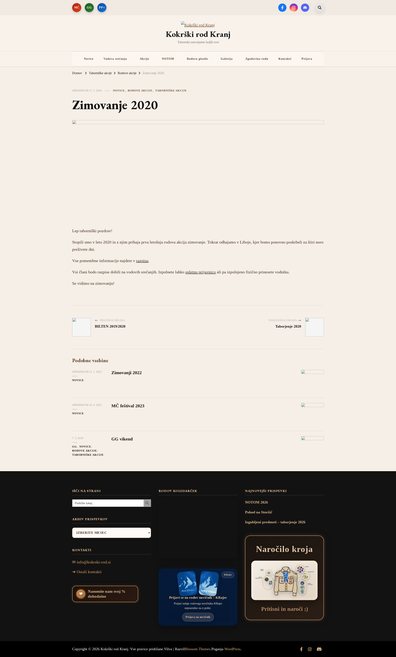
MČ (76, 7)
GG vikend (122, 439)
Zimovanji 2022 (126, 372)
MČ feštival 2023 (127, 405)
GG (89, 7)
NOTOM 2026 (256, 502)
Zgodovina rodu (256, 58)
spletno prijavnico (200, 271)
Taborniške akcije (171, 90)
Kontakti (284, 58)
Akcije (144, 58)
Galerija (227, 58)
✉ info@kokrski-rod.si (91, 562)
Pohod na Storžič (258, 512)
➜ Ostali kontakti (87, 571)
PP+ (102, 7)
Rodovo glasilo (197, 58)
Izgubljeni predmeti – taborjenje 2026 (275, 522)
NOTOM (168, 58)
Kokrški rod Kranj (198, 34)
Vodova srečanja (115, 58)
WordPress (232, 649)
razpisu (142, 260)
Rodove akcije (140, 90)
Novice (88, 58)
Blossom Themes (197, 649)
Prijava (307, 58)
